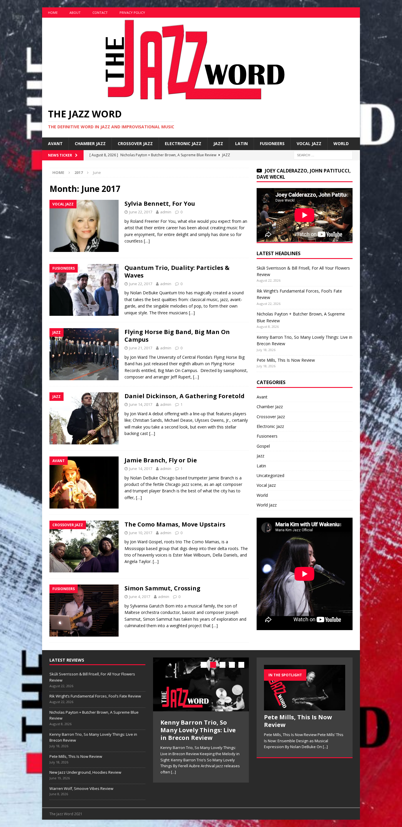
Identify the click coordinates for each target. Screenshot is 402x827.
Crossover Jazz (135, 143)
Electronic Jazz (183, 143)
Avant (55, 143)
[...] (173, 772)
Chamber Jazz (90, 143)
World (341, 143)
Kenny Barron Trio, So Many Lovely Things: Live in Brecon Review (198, 730)
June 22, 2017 (140, 212)
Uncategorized (270, 475)
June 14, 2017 (140, 404)
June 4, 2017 (139, 596)
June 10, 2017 (140, 532)
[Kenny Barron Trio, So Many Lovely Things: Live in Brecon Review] (201, 684)
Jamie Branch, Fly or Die (160, 460)
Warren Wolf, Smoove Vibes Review (81, 788)
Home (53, 12)
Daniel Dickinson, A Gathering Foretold (184, 396)
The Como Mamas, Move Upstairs (174, 524)
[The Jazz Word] (192, 98)
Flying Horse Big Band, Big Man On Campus (177, 335)
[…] (147, 241)
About (75, 12)
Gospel (263, 446)
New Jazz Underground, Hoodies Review (85, 772)
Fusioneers (272, 143)
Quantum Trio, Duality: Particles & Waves (177, 271)
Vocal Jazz (309, 143)
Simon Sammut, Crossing (162, 588)
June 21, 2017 (140, 348)
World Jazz (267, 505)
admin (165, 212)
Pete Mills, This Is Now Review (286, 360)
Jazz (218, 143)
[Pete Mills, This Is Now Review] (304, 687)
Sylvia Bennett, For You (159, 203)
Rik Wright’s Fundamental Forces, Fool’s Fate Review (95, 696)
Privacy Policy (132, 12)
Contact (100, 12)
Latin (241, 143)
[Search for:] (323, 154)
